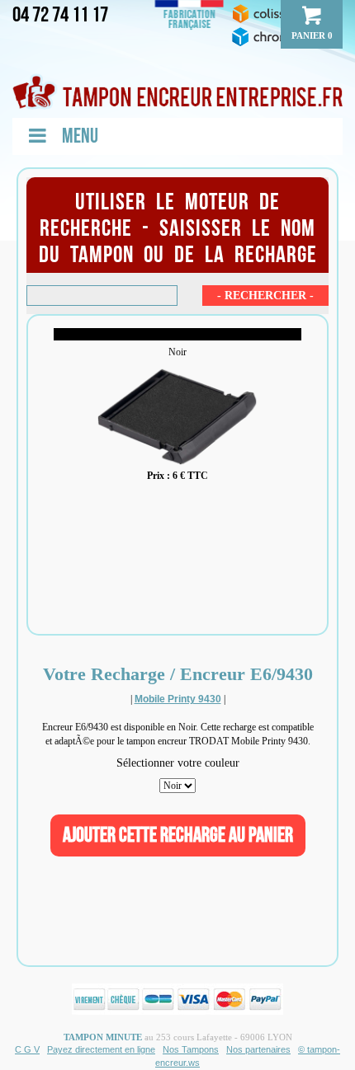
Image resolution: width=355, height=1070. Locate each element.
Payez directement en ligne (101, 1049)
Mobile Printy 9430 (178, 699)
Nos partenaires (258, 1049)
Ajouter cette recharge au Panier (178, 835)
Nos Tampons (191, 1049)
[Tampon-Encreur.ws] (177, 91)
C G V (27, 1049)
